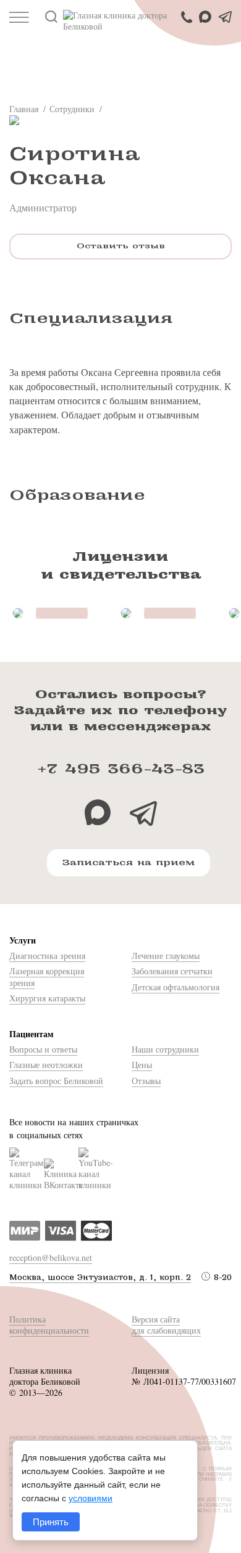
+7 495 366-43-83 (121, 768)
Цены (142, 1064)
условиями (90, 1498)
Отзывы (146, 1080)
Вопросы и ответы (43, 1049)
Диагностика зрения (47, 955)
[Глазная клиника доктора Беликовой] (120, 21)
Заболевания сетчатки (172, 971)
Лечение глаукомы (166, 955)
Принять (51, 1522)
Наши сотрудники (165, 1049)
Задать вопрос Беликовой (56, 1080)
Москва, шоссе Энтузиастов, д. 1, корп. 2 (100, 1277)
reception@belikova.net (50, 1257)
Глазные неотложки (46, 1064)
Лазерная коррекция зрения (46, 976)
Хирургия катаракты (47, 998)
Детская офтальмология (175, 987)
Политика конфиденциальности (49, 1324)
